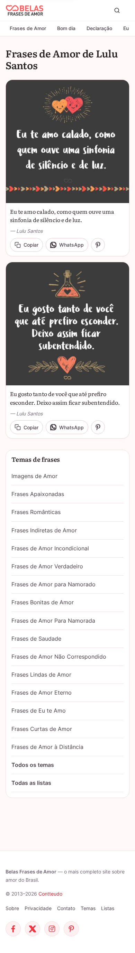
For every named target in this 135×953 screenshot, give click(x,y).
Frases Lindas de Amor (41, 674)
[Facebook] (13, 928)
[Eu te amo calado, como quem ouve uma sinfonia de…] (67, 141)
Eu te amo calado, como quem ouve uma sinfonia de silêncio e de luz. (62, 215)
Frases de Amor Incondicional (50, 548)
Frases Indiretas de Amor (44, 530)
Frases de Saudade (36, 638)
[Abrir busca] (117, 10)
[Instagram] (52, 928)
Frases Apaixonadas (37, 494)
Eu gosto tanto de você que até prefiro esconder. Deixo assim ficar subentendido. (65, 398)
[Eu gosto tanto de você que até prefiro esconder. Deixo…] (67, 323)
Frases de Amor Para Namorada (53, 620)
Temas (88, 908)
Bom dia (66, 28)
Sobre (12, 908)
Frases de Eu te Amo (38, 710)
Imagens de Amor (34, 476)
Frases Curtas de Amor (41, 728)
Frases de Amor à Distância (47, 746)
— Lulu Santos (26, 231)
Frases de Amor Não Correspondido (58, 656)
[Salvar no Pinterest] (98, 245)
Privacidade (38, 908)
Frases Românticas (36, 511)
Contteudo (50, 894)
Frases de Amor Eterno (41, 692)
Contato (66, 908)
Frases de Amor (28, 28)
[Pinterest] (71, 928)
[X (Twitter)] (32, 928)
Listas (107, 908)
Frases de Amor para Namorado (53, 584)
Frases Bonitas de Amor (42, 602)
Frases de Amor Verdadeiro (47, 566)
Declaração (99, 28)
